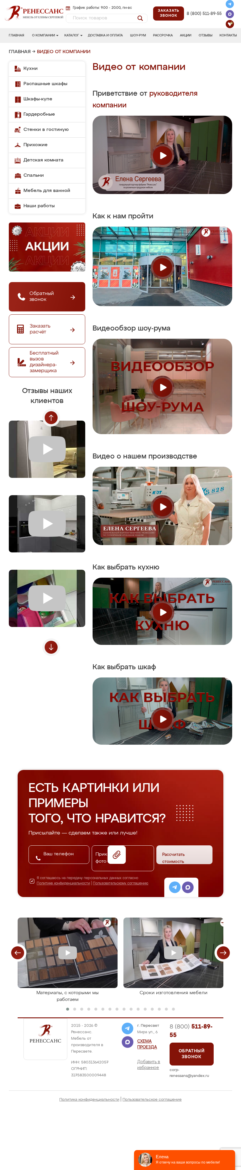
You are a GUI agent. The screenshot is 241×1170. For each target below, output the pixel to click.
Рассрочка (163, 35)
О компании (43, 35)
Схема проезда (147, 1044)
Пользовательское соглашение (152, 1100)
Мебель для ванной (47, 190)
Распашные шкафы (45, 84)
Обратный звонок (192, 1054)
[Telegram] (230, 5)
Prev (51, 417)
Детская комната (43, 160)
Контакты (228, 35)
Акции (185, 35)
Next (51, 647)
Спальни (34, 175)
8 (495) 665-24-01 (204, 7)
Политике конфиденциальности (63, 883)
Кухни (31, 68)
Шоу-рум (138, 35)
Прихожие (36, 145)
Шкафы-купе (38, 99)
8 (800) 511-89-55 (204, 14)
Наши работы (39, 206)
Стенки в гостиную (46, 129)
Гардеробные (39, 114)
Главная (16, 35)
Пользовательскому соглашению (120, 883)
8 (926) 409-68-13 (204, 20)
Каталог (71, 35)
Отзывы (205, 35)
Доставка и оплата (105, 35)
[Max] (230, 15)
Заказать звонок (168, 13)
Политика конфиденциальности (89, 1100)
